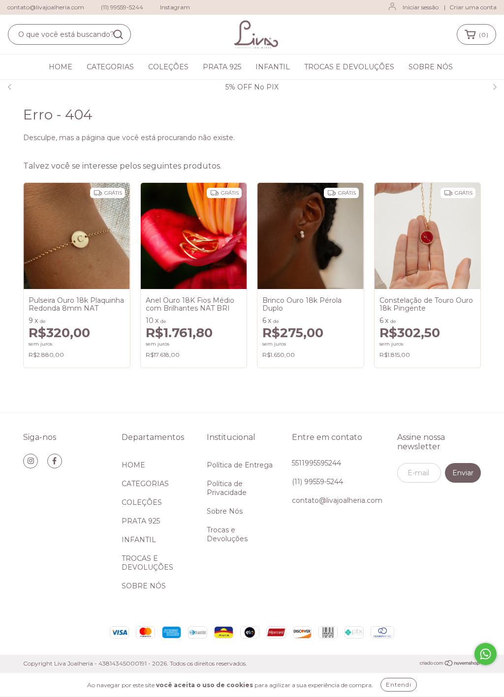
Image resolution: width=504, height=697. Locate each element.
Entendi (398, 684)
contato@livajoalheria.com (45, 7)
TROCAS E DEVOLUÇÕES (349, 66)
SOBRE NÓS (431, 66)
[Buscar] (118, 34)
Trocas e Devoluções (227, 534)
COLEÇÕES (168, 66)
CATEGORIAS (110, 66)
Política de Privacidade (227, 488)
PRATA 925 (222, 66)
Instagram (175, 7)
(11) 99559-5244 (122, 7)
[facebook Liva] (54, 461)
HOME (60, 66)
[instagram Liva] (30, 461)
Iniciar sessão (421, 7)
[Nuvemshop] (450, 664)
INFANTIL (272, 66)
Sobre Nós (225, 511)
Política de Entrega (240, 465)
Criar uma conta (473, 7)
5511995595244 (316, 463)
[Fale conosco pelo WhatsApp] (485, 654)
